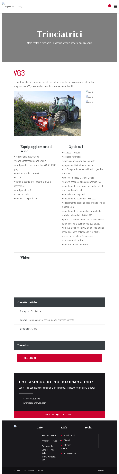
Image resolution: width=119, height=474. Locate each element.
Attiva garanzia (70, 453)
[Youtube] (95, 437)
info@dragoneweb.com (34, 403)
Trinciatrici (68, 440)
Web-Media (101, 470)
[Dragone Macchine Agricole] (14, 6)
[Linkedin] (95, 444)
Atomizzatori (69, 435)
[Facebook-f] (88, 437)
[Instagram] (88, 444)
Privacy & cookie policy (36, 470)
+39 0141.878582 (31, 398)
